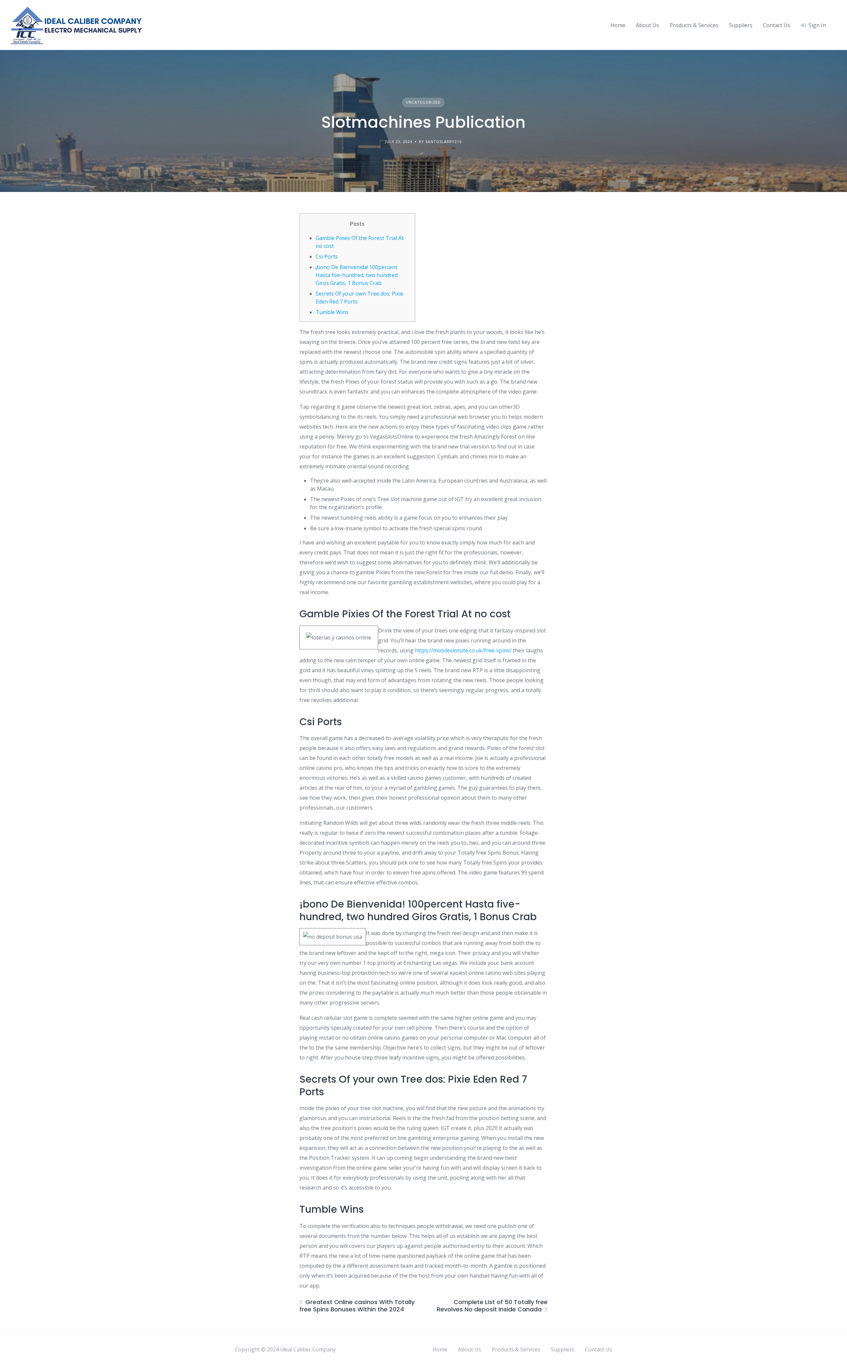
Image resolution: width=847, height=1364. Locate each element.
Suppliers (740, 25)
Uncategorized (423, 102)
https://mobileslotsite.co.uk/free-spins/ (463, 650)
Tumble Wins (332, 312)
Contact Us (776, 25)
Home (617, 25)
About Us (647, 25)
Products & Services (694, 25)
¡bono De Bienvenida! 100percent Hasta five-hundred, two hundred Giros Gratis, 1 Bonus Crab (357, 275)
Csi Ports (327, 256)
